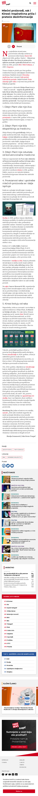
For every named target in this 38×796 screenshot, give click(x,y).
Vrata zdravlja (19, 449)
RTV (8, 643)
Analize (22, 760)
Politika (9, 640)
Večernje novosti (12, 614)
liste (21, 314)
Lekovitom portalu (9, 79)
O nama (4, 762)
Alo (8, 604)
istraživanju (12, 354)
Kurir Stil (28, 56)
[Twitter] (8, 466)
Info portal (25, 77)
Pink (8, 627)
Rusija (9, 662)
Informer (9, 601)
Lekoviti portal (7, 449)
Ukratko (9, 567)
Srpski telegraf (12, 608)
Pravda (9, 647)
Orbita (22, 764)
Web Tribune (27, 65)
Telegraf (10, 624)
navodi (5, 413)
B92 (20, 65)
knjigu (4, 137)
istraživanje (30, 367)
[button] (34, 3)
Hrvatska (10, 665)
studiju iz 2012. (17, 261)
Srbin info (10, 630)
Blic (8, 621)
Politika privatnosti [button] (22, 786)
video (14, 82)
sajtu (6, 286)
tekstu (19, 170)
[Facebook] (4, 466)
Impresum (5, 760)
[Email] (12, 466)
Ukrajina (9, 672)
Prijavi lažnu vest (19, 747)
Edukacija (23, 767)
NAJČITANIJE (9, 472)
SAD (7, 659)
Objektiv (10, 634)
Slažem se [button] (19, 791)
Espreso (10, 67)
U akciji (22, 762)
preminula (6, 117)
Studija (5, 218)
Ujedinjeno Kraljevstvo (14, 457)
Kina (4, 457)
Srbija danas (11, 611)
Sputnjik (10, 637)
